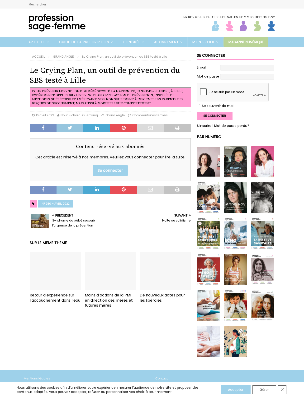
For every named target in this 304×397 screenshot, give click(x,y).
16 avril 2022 (45, 115)
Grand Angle (115, 115)
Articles (37, 42)
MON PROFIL (203, 42)
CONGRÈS (132, 42)
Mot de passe (208, 76)
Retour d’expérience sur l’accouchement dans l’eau (55, 297)
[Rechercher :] (152, 4)
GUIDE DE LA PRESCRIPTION (84, 42)
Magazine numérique (246, 42)
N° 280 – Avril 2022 (56, 204)
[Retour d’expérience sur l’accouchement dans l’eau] (55, 271)
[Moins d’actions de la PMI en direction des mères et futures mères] (110, 271)
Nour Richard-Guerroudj (79, 115)
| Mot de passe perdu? (230, 125)
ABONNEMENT (166, 42)
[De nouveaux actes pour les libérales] (165, 271)
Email (201, 67)
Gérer (264, 389)
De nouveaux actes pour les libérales (162, 297)
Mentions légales (37, 378)
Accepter (235, 389)
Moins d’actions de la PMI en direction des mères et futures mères (109, 300)
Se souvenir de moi (217, 105)
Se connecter (110, 170)
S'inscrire (204, 125)
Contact (161, 378)
